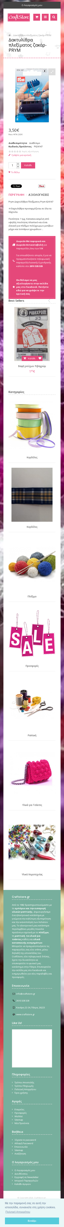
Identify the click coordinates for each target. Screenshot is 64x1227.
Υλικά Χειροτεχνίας (32, 874)
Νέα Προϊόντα (22, 1123)
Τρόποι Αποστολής (24, 1082)
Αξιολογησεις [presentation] (39, 194)
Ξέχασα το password (25, 1139)
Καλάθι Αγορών (23, 1184)
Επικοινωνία (21, 1146)
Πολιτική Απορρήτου (25, 1089)
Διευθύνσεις (21, 1173)
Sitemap (19, 1119)
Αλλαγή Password (24, 1143)
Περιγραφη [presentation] (17, 194)
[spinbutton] (12, 165)
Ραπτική (32, 735)
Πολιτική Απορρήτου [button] (17, 1211)
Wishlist (19, 1116)
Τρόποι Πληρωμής (24, 1085)
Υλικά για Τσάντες (32, 805)
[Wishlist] (39, 358)
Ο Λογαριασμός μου (32, 5)
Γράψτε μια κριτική (21, 155)
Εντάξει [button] (32, 1220)
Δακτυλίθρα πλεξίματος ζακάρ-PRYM (32, 35)
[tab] (17, 194)
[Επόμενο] (54, 300)
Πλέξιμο (32, 596)
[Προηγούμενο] (49, 300)
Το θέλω (15, 172)
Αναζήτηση (20, 1153)
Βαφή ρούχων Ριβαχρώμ (32, 366)
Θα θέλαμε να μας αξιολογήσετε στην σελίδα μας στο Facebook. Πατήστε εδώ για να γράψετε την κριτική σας (32, 286)
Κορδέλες (32, 457)
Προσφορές (32, 665)
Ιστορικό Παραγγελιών (26, 1180)
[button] (18, 163)
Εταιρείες (19, 1109)
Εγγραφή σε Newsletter (27, 1177)
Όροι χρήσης (21, 1092)
